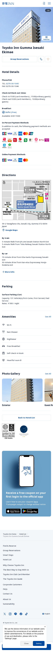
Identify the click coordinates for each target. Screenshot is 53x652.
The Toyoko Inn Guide (12, 579)
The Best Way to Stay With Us (16, 569)
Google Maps (11, 230)
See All (48, 316)
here (36, 501)
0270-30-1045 (12, 83)
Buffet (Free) (11, 112)
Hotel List (22, 534)
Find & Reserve (9, 546)
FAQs (5, 589)
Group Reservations (19, 59)
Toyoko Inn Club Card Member (16, 574)
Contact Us (7, 593)
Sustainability (9, 604)
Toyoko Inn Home (9, 534)
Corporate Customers (13, 584)
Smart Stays (8, 555)
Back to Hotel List (26, 417)
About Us (7, 599)
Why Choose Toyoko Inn (13, 565)
